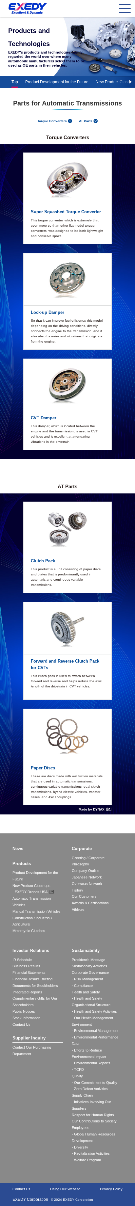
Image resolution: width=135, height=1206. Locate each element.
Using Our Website (65, 1189)
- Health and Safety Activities (94, 1011)
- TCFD (78, 1069)
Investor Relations (30, 950)
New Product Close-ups (31, 886)
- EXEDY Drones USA (30, 892)
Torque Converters (52, 121)
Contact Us (21, 1024)
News (17, 848)
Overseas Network (87, 884)
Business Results (26, 966)
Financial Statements (29, 972)
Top (14, 82)
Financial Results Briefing (32, 979)
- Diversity (80, 1147)
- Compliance (82, 986)
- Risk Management (87, 979)
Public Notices (23, 1011)
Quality (77, 1076)
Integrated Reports (27, 992)
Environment (82, 1024)
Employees (80, 1128)
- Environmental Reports (91, 1063)
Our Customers (84, 896)
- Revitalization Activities (91, 1153)
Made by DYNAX (92, 809)
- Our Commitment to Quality (94, 1083)
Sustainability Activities (89, 966)
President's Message (88, 960)
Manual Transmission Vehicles (36, 911)
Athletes (78, 909)
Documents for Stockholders (35, 986)
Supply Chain (82, 1095)
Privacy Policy (111, 1189)
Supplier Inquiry (29, 1038)
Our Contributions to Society (94, 1121)
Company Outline (85, 871)
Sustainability (86, 950)
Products (21, 863)
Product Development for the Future (56, 82)
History (77, 890)
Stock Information (26, 1018)
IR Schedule (22, 960)
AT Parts (85, 121)
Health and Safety (86, 992)
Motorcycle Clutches (28, 931)
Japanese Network (87, 877)
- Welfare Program (86, 1160)
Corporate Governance (90, 972)
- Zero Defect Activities (90, 1089)
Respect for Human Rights (93, 1115)
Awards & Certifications (90, 903)
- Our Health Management (92, 1018)
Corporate (82, 848)
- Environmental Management (95, 1031)
